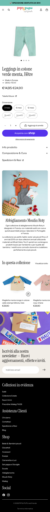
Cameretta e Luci (9, 460)
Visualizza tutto (41, 263)
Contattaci (6, 422)
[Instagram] (8, 495)
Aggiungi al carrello (35, 125)
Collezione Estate (9, 396)
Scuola (5, 469)
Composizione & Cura (14, 153)
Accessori (6, 452)
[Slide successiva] (45, 288)
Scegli (30, 294)
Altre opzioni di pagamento (25, 139)
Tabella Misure (8, 96)
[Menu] (3, 10)
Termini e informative (25, 509)
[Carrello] (47, 10)
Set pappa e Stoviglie (11, 464)
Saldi (4, 391)
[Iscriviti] (44, 370)
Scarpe (5, 456)
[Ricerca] (9, 10)
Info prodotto (9, 147)
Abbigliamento (8, 473)
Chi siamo (6, 417)
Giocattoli (6, 448)
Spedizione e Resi (9, 426)
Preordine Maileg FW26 (12, 404)
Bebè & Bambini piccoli (11, 443)
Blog (4, 430)
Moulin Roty (7, 477)
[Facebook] (3, 495)
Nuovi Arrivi (7, 400)
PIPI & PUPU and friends (28, 503)
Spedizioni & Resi (12, 160)
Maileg (5, 481)
